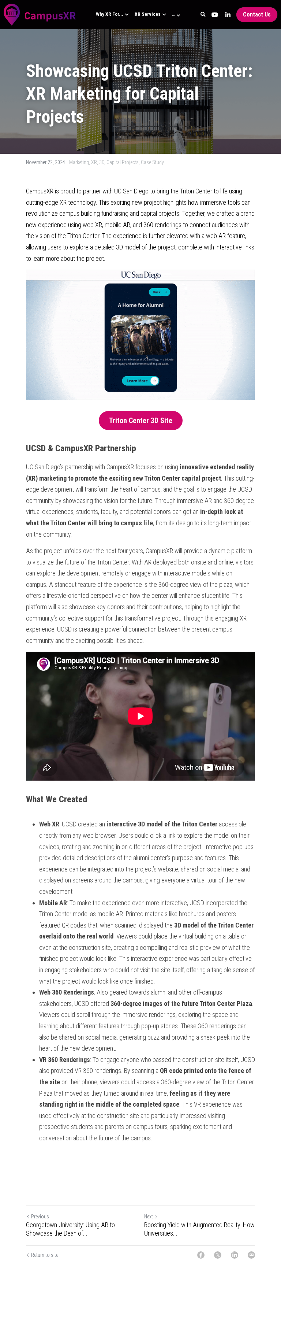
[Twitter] (217, 1255)
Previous (40, 1216)
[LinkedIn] (234, 1255)
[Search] (203, 14)
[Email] (251, 1255)
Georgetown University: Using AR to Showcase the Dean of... (70, 1229)
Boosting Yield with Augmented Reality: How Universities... (199, 1229)
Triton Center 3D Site (140, 420)
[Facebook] (201, 1255)
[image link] (40, 14)
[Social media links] (214, 15)
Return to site (44, 1255)
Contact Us (257, 14)
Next (148, 1216)
